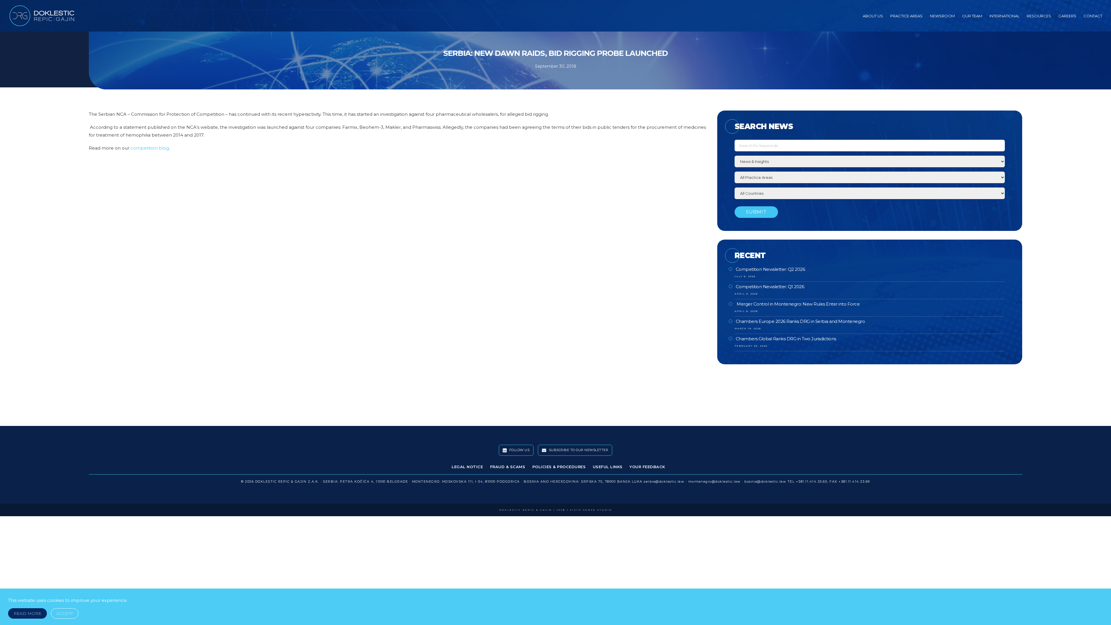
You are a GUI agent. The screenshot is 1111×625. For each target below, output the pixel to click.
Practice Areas (906, 16)
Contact (1093, 16)
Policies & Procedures (559, 466)
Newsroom (942, 16)
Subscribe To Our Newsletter (578, 450)
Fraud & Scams (507, 466)
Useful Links (608, 466)
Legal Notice (467, 466)
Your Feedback (647, 466)
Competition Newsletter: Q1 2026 (770, 286)
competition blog (149, 148)
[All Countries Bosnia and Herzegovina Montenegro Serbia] (870, 193)
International (1004, 16)
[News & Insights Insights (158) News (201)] (870, 161)
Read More (27, 613)
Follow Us (518, 450)
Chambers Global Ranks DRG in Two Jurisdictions (786, 338)
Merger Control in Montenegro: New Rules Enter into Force (798, 304)
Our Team (972, 16)
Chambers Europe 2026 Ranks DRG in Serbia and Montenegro (800, 321)
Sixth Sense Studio (591, 509)
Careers (1067, 16)
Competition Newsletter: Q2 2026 (770, 269)
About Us (873, 16)
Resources (1039, 16)
